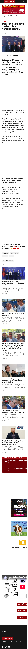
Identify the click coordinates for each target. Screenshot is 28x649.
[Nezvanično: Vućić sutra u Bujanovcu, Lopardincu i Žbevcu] (13, 402)
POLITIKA (10, 15)
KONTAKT (4, 631)
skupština (11, 256)
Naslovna (4, 15)
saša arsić (5, 256)
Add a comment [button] (8, 260)
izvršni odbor (5, 253)
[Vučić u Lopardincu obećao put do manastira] (13, 305)
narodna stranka (14, 253)
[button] (3, 1)
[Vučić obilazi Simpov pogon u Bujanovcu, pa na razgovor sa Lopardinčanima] (13, 370)
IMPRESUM (4, 628)
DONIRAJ (16, 248)
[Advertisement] (14, 92)
